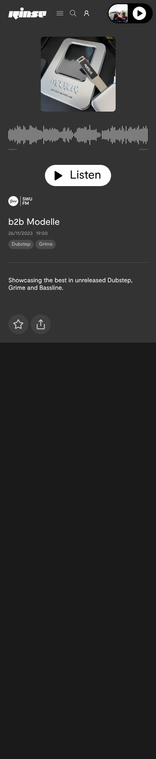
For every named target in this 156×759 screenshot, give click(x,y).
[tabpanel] (78, 136)
